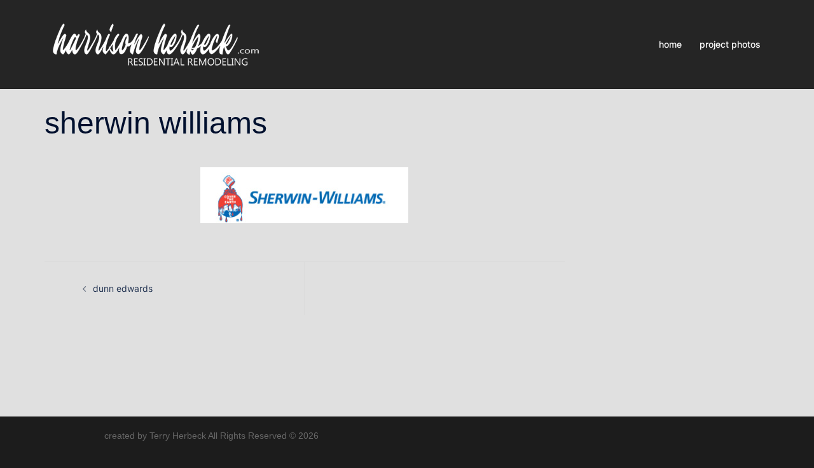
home (670, 44)
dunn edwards (123, 288)
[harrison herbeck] (155, 43)
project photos (730, 44)
